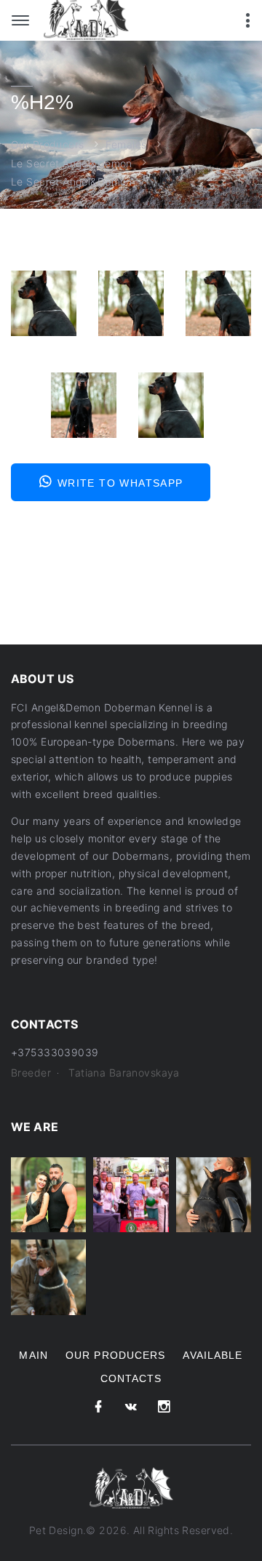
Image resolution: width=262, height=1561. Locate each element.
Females (126, 144)
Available (212, 1355)
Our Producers (47, 144)
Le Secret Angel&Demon (71, 163)
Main (33, 1355)
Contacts (131, 1378)
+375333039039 (54, 1052)
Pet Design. (58, 1530)
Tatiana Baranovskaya (123, 1072)
